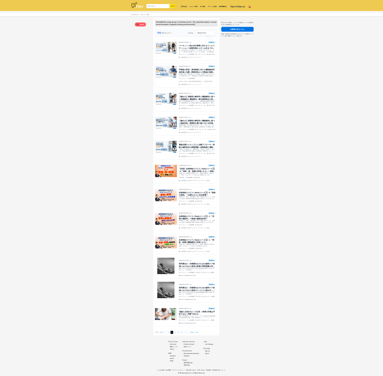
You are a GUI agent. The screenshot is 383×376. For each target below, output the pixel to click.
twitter (172, 358)
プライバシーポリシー (178, 370)
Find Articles (173, 342)
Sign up (207, 351)
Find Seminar (187, 351)
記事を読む (184, 6)
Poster (184, 360)
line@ (171, 361)
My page (207, 348)
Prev (161, 332)
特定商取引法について (218, 370)
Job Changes (209, 344)
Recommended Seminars (191, 353)
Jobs (205, 342)
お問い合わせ (201, 370)
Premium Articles (189, 344)
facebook (173, 356)
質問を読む (187, 365)
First (156, 332)
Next (192, 332)
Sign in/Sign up (237, 6)
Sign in (207, 353)
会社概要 (168, 370)
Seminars (186, 356)
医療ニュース (174, 346)
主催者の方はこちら (237, 29)
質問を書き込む (188, 362)
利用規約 (208, 370)
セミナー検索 (194, 6)
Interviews (173, 344)
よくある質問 (161, 370)
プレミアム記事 (212, 6)
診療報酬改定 (223, 6)
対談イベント (188, 346)
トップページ (134, 14)
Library (172, 349)
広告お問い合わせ (191, 370)
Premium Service (188, 342)
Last (196, 332)
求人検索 (202, 6)
